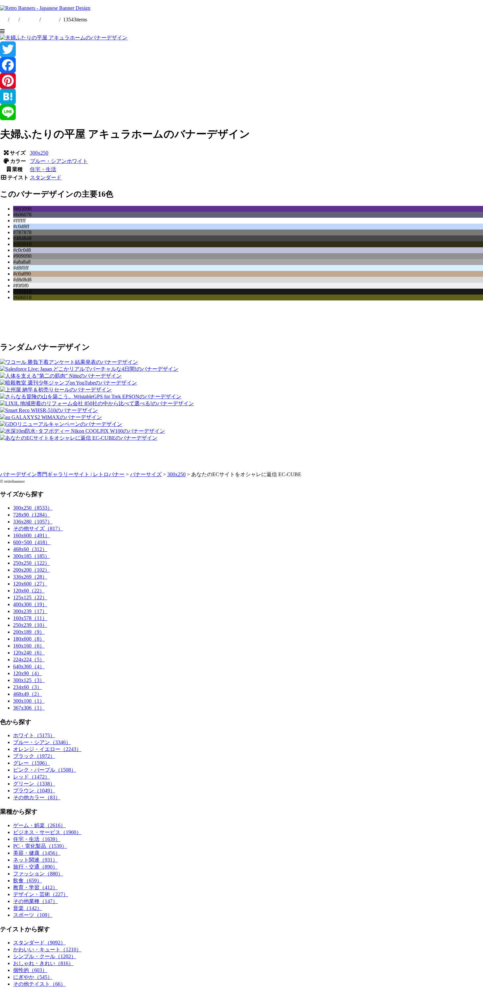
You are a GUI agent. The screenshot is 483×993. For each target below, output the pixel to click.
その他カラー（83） (36, 797)
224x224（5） (29, 659)
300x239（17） (30, 611)
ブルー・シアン (48, 161)
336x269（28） (30, 577)
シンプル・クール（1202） (44, 956)
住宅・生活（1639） (36, 839)
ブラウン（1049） (34, 790)
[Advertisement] (197, 320)
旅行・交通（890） (35, 867)
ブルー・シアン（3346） (42, 742)
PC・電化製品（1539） (40, 846)
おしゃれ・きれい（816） (43, 963)
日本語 (50, 19)
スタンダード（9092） (39, 942)
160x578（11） (30, 618)
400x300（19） (30, 604)
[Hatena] (241, 96)
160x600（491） (31, 535)
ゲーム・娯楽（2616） (39, 825)
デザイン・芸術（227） (40, 894)
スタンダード (45, 177)
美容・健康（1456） (36, 853)
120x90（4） (27, 673)
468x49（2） (27, 694)
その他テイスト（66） (39, 984)
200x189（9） (29, 632)
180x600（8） (29, 639)
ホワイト (77, 161)
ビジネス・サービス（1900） (47, 832)
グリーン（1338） (34, 783)
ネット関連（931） (35, 860)
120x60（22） (29, 590)
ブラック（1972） (34, 756)
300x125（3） (29, 680)
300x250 (39, 153)
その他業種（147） (35, 901)
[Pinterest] (241, 81)
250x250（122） (31, 563)
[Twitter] (241, 49)
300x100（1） (29, 701)
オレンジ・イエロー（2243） (47, 749)
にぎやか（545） (33, 977)
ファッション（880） (38, 873)
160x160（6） (29, 646)
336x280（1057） (33, 521)
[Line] (241, 112)
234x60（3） (27, 687)
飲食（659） (27, 880)
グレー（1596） (31, 763)
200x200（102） (31, 570)
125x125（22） (30, 597)
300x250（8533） (33, 508)
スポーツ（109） (33, 915)
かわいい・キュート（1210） (47, 949)
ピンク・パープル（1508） (44, 770)
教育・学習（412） (35, 887)
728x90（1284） (31, 515)
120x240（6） (29, 652)
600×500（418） (31, 542)
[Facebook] (241, 65)
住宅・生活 (43, 169)
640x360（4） (29, 666)
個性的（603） (30, 970)
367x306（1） (29, 708)
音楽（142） (27, 908)
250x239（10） (30, 625)
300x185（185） (31, 556)
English (30, 19)
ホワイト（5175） (34, 735)
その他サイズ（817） (38, 528)
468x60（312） (30, 549)
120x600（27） (30, 583)
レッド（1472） (31, 777)
